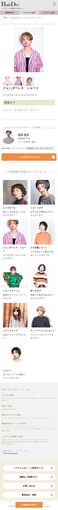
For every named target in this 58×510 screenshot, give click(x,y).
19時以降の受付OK (20, 442)
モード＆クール (20, 110)
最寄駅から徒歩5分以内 (7, 444)
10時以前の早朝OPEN (7, 442)
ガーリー (36, 418)
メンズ (50, 418)
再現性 (3, 431)
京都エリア (12, 398)
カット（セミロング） (19, 426)
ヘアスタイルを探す (29, 12)
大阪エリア (4, 398)
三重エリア (44, 398)
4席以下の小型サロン (20, 440)
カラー (27, 429)
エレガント (22, 418)
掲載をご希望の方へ (29, 477)
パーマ (32, 429)
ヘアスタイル (14, 18)
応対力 (8, 431)
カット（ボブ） (44, 426)
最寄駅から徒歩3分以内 (40, 442)
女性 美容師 (4, 409)
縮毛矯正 (37, 429)
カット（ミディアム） (32, 426)
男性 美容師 (12, 409)
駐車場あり (29, 442)
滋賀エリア (27, 398)
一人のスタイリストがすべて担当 (37, 440)
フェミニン (30, 418)
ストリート (34, 110)
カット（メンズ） (18, 429)
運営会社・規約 (29, 495)
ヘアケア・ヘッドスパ (48, 429)
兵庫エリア (20, 398)
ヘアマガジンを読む (48, 12)
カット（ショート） (6, 429)
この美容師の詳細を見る (29, 157)
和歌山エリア (35, 398)
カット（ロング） (6, 426)
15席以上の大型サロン (7, 440)
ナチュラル (4, 418)
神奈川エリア (5, 400)
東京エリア (51, 398)
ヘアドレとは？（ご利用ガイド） (29, 468)
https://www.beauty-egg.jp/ (10, 453)
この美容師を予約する (29, 505)
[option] (29, 49)
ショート (7, 110)
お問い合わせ (29, 486)
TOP (5, 18)
